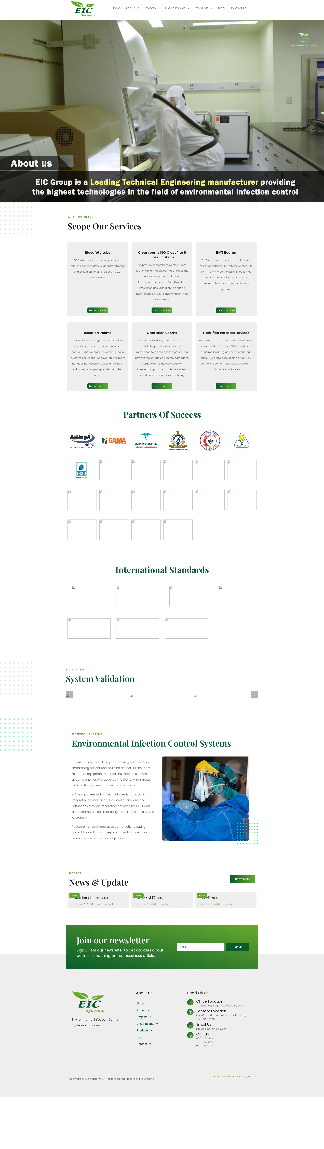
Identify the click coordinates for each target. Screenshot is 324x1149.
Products (202, 8)
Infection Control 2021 (90, 897)
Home (116, 8)
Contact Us (238, 8)
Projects (150, 8)
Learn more (96, 310)
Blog (221, 8)
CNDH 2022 (209, 897)
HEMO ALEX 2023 (150, 897)
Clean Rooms (175, 8)
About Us (132, 8)
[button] (69, 694)
